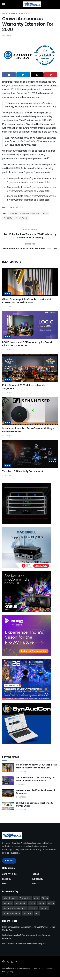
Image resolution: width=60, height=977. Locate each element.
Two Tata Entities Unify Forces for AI (22, 471)
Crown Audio (21, 218)
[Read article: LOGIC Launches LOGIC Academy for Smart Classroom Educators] (30, 325)
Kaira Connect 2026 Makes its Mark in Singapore (23, 386)
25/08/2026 (7, 306)
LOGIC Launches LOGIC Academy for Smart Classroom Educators (27, 343)
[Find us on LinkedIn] (16, 961)
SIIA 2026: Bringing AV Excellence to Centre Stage (35, 804)
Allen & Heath (10, 898)
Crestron (33, 908)
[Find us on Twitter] (8, 961)
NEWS (28, 13)
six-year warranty (32, 97)
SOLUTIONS (37, 879)
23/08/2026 (7, 393)
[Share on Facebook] (9, 74)
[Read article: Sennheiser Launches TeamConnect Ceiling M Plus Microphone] (30, 411)
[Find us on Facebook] (3, 961)
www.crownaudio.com (13, 207)
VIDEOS (35, 883)
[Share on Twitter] (37, 74)
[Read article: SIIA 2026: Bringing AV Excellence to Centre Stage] (8, 806)
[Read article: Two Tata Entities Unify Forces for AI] (30, 454)
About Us (9, 860)
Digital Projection (12, 913)
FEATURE (6, 879)
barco (32, 903)
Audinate (8, 903)
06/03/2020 (7, 35)
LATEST (35, 874)
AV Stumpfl (21, 903)
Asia (36, 898)
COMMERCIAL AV (16, 13)
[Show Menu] (3, 4)
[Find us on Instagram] (12, 961)
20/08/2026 (7, 475)
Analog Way (25, 898)
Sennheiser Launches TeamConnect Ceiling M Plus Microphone (28, 429)
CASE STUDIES (9, 874)
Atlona (45, 898)
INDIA (5, 883)
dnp (37, 913)
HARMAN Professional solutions (24, 213)
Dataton (44, 908)
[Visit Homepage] (32, 4)
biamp (41, 903)
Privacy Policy (7, 971)
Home (4, 13)
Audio (45, 213)
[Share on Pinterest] (50, 74)
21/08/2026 (7, 436)
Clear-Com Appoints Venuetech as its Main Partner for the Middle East (27, 300)
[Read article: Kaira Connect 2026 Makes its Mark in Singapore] (30, 368)
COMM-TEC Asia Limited (14, 908)
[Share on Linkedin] (23, 74)
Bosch (51, 903)
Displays (27, 913)
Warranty (8, 218)
